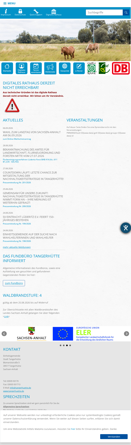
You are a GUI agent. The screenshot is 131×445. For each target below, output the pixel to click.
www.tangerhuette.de (13, 391)
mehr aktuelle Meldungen (17, 247)
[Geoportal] (65, 68)
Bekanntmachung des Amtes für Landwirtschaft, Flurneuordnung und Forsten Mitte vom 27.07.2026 (31, 153)
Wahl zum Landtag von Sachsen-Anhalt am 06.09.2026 (32, 133)
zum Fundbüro (14, 283)
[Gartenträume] (92, 68)
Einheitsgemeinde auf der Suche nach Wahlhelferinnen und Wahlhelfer (30, 235)
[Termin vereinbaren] (36, 68)
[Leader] (104, 68)
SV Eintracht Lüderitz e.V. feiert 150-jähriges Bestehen (28, 218)
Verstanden (114, 436)
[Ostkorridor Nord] (121, 68)
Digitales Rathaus (54, 14)
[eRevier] (79, 68)
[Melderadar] (50, 68)
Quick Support (36, 14)
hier (73, 428)
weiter (126, 333)
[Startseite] (7, 68)
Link (6, 316)
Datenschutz (20, 14)
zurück (4, 333)
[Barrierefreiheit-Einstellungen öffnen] (125, 227)
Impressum (6, 14)
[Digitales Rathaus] (21, 68)
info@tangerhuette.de (20, 387)
